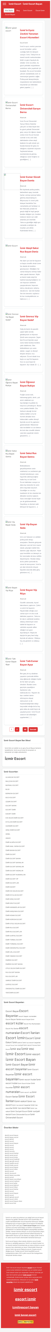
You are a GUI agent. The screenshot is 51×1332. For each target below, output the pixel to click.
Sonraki (33, 729)
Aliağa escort (10, 1251)
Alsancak (23, 117)
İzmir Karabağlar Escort (16, 907)
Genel (8, 834)
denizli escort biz (10, 1203)
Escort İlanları (30, 1033)
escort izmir (25, 1299)
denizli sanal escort (11, 1155)
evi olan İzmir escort (14, 822)
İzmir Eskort (11, 887)
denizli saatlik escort (12, 1163)
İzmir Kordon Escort (14, 919)
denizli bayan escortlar (12, 1175)
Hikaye (8, 838)
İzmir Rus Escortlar (14, 932)
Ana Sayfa (9, 10)
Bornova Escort (12, 793)
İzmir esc (15, 1048)
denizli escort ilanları (12, 1153)
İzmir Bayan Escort (13, 850)
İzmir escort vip (12, 879)
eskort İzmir (11, 814)
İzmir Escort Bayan (13, 858)
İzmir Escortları (12, 883)
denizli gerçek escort (12, 1197)
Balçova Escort (12, 781)
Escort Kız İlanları (12, 1028)
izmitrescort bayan (25, 1307)
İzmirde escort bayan (14, 964)
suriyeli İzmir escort (25, 1045)
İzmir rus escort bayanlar (21, 1105)
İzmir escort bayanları (15, 867)
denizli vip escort (10, 1173)
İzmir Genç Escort (13, 899)
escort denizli (9, 1139)
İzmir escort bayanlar (14, 862)
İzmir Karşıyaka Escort (15, 911)
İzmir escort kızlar (28, 1079)
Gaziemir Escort (12, 826)
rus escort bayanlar (33, 1043)
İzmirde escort (12, 960)
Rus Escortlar (12, 976)
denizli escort (9, 1141)
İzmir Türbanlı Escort (14, 944)
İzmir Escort (27, 10)
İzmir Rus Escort (12, 928)
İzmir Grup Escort (13, 903)
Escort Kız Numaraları (32, 1024)
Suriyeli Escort (12, 984)
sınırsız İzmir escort (14, 980)
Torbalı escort (19, 1251)
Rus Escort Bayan (13, 972)
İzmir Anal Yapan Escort (15, 846)
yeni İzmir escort (12, 993)
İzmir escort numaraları (16, 875)
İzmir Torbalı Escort (14, 940)
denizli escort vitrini (11, 1199)
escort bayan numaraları (27, 1016)
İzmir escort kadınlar (14, 871)
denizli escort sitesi (11, 1169)
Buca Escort (11, 797)
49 (25, 729)
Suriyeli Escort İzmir (12, 1045)
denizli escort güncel (12, 1185)
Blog (18, 10)
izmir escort (25, 1289)
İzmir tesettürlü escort (32, 1251)
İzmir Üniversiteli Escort (16, 948)
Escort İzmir (40, 10)
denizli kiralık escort (11, 1165)
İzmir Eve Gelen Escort (15, 891)
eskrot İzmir (21, 1043)
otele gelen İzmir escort (16, 968)
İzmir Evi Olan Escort (14, 895)
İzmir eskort (21, 1101)
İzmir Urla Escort (13, 952)
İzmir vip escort (16, 1249)
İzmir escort (33, 1054)
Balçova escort (26, 1249)
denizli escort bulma (11, 1189)
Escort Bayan (10, 14)
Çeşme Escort (11, 801)
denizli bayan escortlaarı (13, 1179)
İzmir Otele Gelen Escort (16, 923)
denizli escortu (10, 1151)
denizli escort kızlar (11, 1157)
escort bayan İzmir (28, 1019)
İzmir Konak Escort (13, 915)
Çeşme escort (36, 1249)
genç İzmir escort (13, 830)
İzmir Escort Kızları (24, 1083)
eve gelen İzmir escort (15, 818)
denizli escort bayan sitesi (13, 1201)
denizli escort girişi (11, 1183)
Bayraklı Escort (12, 785)
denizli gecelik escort (12, 1161)
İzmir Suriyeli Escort (14, 936)
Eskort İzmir (11, 1042)
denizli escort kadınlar (12, 1159)
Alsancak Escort (12, 777)
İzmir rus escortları (21, 1108)
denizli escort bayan (11, 1135)
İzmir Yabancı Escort (14, 956)
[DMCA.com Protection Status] (26, 1323)
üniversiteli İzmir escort (16, 989)
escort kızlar (14, 1023)
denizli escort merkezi (12, 1181)
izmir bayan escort (25, 1315)
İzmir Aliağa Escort (13, 842)
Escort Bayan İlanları (13, 1019)
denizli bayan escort (11, 1137)
